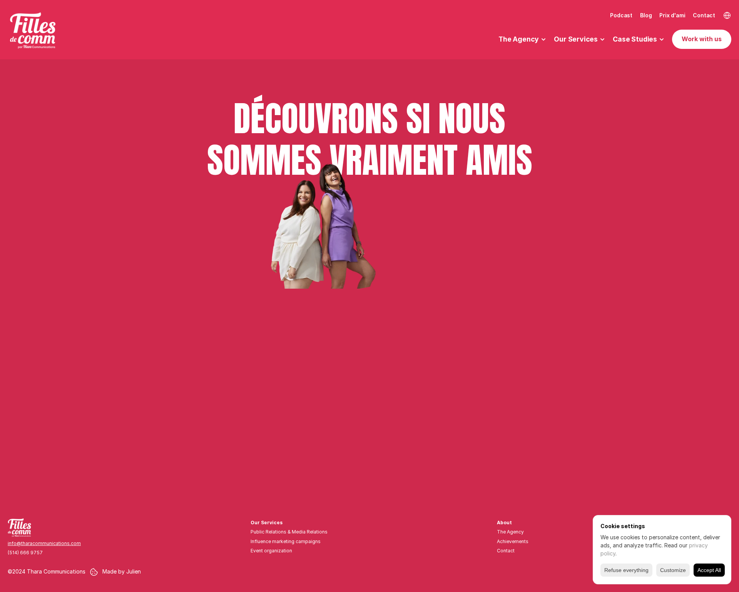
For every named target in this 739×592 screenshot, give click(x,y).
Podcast (621, 15)
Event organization (271, 551)
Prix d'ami (672, 15)
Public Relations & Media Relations (289, 532)
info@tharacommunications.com (44, 543)
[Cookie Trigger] (94, 572)
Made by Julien (121, 571)
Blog (646, 15)
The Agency (510, 532)
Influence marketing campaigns (286, 541)
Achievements (512, 541)
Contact (704, 15)
